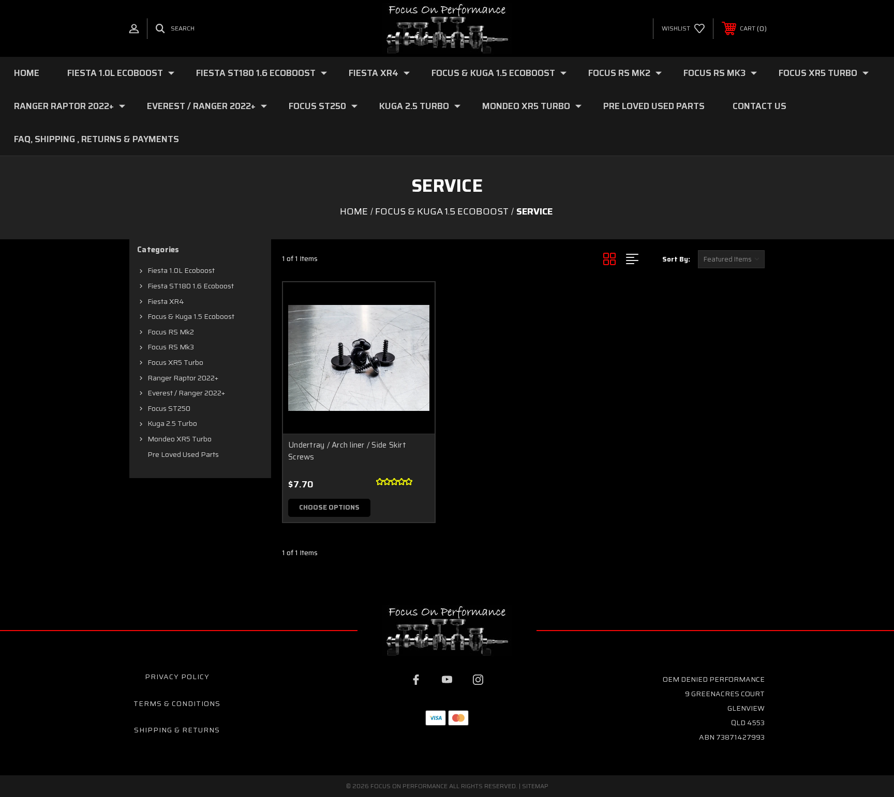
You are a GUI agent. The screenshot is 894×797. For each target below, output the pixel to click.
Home (26, 73)
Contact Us (759, 106)
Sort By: (676, 259)
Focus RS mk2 (619, 73)
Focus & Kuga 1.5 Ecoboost (493, 73)
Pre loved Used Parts (654, 106)
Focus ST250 (317, 106)
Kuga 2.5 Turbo (414, 106)
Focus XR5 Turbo (818, 73)
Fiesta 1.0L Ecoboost (115, 73)
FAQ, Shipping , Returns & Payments (96, 139)
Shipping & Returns (177, 729)
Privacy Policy (177, 676)
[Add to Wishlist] (414, 329)
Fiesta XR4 (373, 73)
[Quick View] (414, 303)
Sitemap (535, 786)
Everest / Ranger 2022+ (201, 106)
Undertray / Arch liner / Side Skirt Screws (347, 451)
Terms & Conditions (176, 703)
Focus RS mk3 (714, 73)
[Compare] (414, 355)
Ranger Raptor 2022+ (64, 106)
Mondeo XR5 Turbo (526, 106)
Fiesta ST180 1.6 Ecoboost (256, 73)
